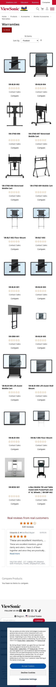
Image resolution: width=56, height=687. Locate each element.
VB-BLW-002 (14, 84)
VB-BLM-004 (40, 84)
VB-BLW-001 (14, 287)
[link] (28, 562)
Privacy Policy (21, 640)
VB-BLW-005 (40, 336)
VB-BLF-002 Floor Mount (15, 237)
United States (35, 616)
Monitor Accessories (41, 16)
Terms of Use (41, 640)
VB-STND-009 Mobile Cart (41, 185)
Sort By (16, 40)
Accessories (25, 16)
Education (24, 2)
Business (35, 2)
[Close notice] (45, 630)
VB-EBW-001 (14, 336)
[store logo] (18, 9)
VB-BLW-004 (14, 437)
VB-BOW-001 (14, 487)
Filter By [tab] (6, 30)
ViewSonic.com (11, 2)
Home (4, 16)
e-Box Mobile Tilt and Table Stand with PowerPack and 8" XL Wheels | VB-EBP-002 (41, 490)
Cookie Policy (30, 640)
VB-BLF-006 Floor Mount (41, 437)
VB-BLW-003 (40, 287)
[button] (15, 96)
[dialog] (28, 654)
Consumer (46, 2)
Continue (39, 620)
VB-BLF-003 (40, 237)
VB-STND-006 (14, 133)
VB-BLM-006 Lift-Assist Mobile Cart (12, 387)
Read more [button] (15, 553)
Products (13, 16)
